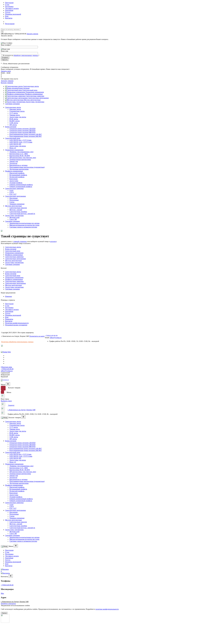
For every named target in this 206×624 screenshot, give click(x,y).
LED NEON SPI (15, 144)
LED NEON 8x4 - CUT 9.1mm (20, 140)
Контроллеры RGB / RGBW (19, 156)
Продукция (9, 3)
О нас (7, 4)
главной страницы (20, 241)
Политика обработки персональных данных (17, 342)
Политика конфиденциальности (17, 323)
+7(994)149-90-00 (20, 34)
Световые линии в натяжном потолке (23, 227)
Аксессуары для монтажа (35, 102)
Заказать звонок (32, 34)
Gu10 (11, 190)
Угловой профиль (15, 183)
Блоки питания (23, 88)
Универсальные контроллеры (20, 159)
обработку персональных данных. (26, 55)
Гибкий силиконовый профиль (20, 186)
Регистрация (9, 24)
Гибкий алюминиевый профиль (21, 185)
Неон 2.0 (12, 148)
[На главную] (5, 381)
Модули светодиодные (32, 100)
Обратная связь (6, 367)
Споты (11, 202)
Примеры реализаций (13, 14)
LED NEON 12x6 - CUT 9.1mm (20, 142)
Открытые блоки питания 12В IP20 (22, 128)
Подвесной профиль (16, 177)
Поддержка (9, 6)
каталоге (53, 241)
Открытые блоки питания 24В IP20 (22, 130)
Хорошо (4, 613)
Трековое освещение (16, 204)
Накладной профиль (16, 173)
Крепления (13, 179)
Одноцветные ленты (17, 111)
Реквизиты (9, 319)
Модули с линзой (15, 210)
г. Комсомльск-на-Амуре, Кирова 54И (21, 410)
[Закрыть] (8, 384)
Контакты (8, 18)
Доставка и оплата (12, 8)
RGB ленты (13, 119)
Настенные (13, 198)
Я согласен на (21, 55)
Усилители (13, 163)
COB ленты (13, 123)
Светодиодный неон (29, 90)
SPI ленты (13, 125)
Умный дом (13, 161)
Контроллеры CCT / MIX (18, 154)
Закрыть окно (6, 71)
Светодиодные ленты (31, 86)
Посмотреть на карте (37, 336)
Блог (7, 16)
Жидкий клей (14, 217)
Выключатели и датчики (18, 165)
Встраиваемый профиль (18, 175)
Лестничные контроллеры (19, 169)
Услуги (7, 12)
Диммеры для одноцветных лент (21, 152)
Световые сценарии (12, 104)
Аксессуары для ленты (17, 117)
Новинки (8, 296)
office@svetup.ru (7, 34)
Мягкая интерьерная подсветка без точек (24, 225)
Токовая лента (14, 115)
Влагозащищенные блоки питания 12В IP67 (25, 134)
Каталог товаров (7, 81)
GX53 (11, 192)
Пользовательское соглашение (16, 325)
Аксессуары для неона (17, 146)
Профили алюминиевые (34, 94)
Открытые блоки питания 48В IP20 (22, 132)
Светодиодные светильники (38, 98)
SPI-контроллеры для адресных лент (22, 157)
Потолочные (14, 200)
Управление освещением (35, 92)
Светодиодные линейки (18, 212)
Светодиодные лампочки (35, 96)
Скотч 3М (13, 219)
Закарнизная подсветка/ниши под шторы (24, 223)
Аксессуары (13, 181)
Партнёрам (9, 10)
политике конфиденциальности (107, 609)
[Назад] (4, 418)
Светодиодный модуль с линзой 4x (22, 213)
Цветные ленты (15, 109)
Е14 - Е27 (12, 194)
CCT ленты (13, 113)
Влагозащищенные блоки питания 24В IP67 (25, 136)
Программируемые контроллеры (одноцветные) (27, 167)
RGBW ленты (14, 121)
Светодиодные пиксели (18, 208)
